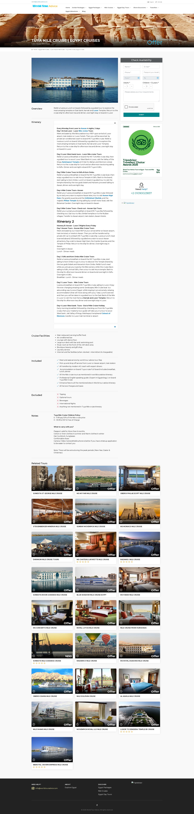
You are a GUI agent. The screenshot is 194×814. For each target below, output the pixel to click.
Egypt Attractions (72, 11)
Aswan (84, 128)
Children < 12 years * (151, 83)
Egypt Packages (95, 7)
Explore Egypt (71, 787)
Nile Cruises (108, 7)
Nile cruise (83, 131)
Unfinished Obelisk (93, 198)
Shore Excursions (139, 7)
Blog (83, 11)
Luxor (96, 110)
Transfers (154, 7)
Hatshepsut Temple (70, 162)
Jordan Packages (78, 7)
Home (68, 7)
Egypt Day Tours (123, 7)
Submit (141, 114)
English (152, 2)
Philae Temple (70, 201)
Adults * (126, 83)
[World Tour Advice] (45, 6)
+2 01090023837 (141, 193)
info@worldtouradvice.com (40, 2)
